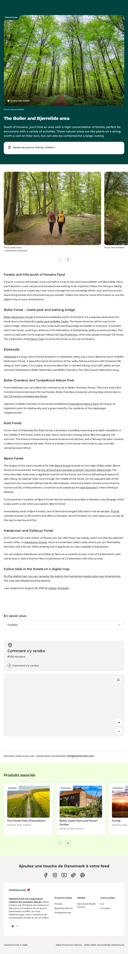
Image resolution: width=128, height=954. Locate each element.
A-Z (102, 903)
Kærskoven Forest (35, 542)
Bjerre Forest (63, 465)
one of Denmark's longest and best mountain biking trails (76, 470)
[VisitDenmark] (19, 890)
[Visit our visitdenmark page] (64, 875)
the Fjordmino (68, 334)
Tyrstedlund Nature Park (83, 403)
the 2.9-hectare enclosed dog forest (25, 396)
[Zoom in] (119, 722)
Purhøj (115, 511)
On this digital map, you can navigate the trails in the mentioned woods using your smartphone (62, 576)
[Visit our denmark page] (45, 875)
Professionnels (62, 912)
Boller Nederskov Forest (18, 317)
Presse (58, 903)
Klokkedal (10, 356)
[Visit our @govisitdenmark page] (73, 875)
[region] (64, 705)
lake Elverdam (89, 487)
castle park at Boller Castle (52, 321)
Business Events (63, 908)
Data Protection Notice (69, 945)
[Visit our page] (55, 875)
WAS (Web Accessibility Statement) (104, 945)
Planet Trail (36, 339)
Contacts (105, 908)
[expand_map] (118, 679)
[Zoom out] (119, 731)
